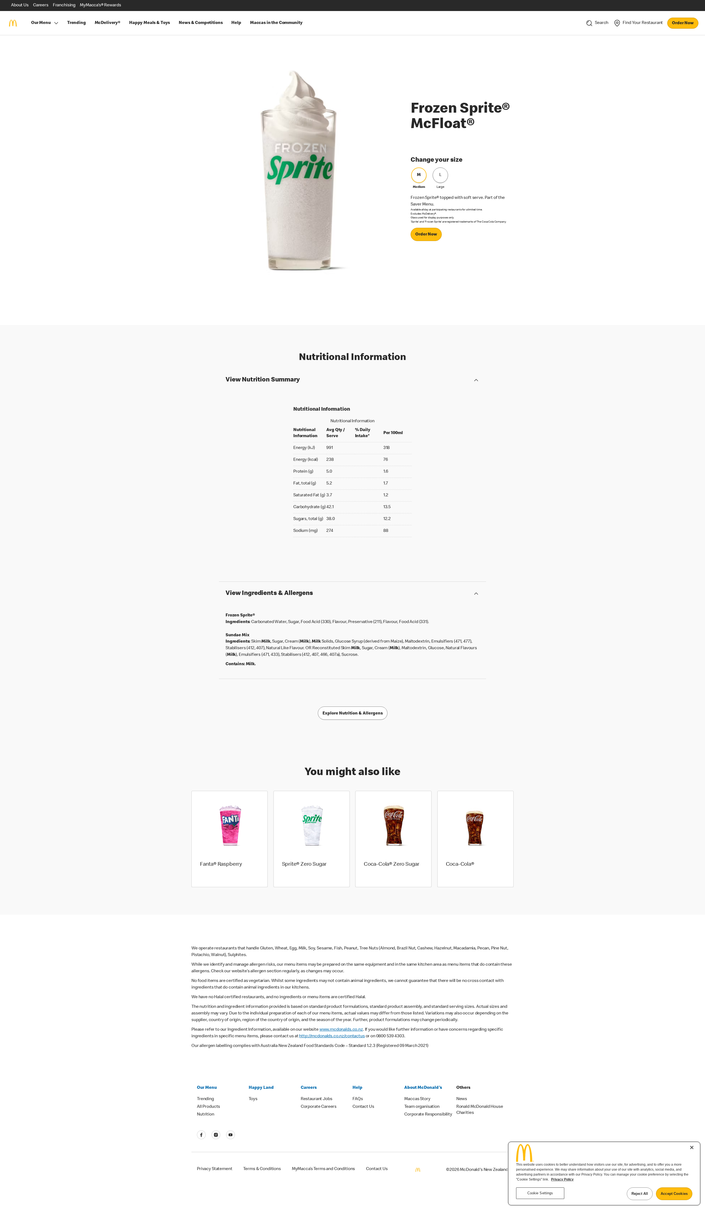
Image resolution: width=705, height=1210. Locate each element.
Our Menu (41, 23)
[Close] (692, 1147)
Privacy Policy (562, 1179)
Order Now (683, 23)
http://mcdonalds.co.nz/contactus (332, 1036)
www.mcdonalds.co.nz (341, 1030)
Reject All (639, 1194)
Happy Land (261, 1088)
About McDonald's (423, 1088)
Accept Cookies (674, 1194)
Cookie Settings (540, 1193)
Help (357, 1088)
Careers (309, 1088)
